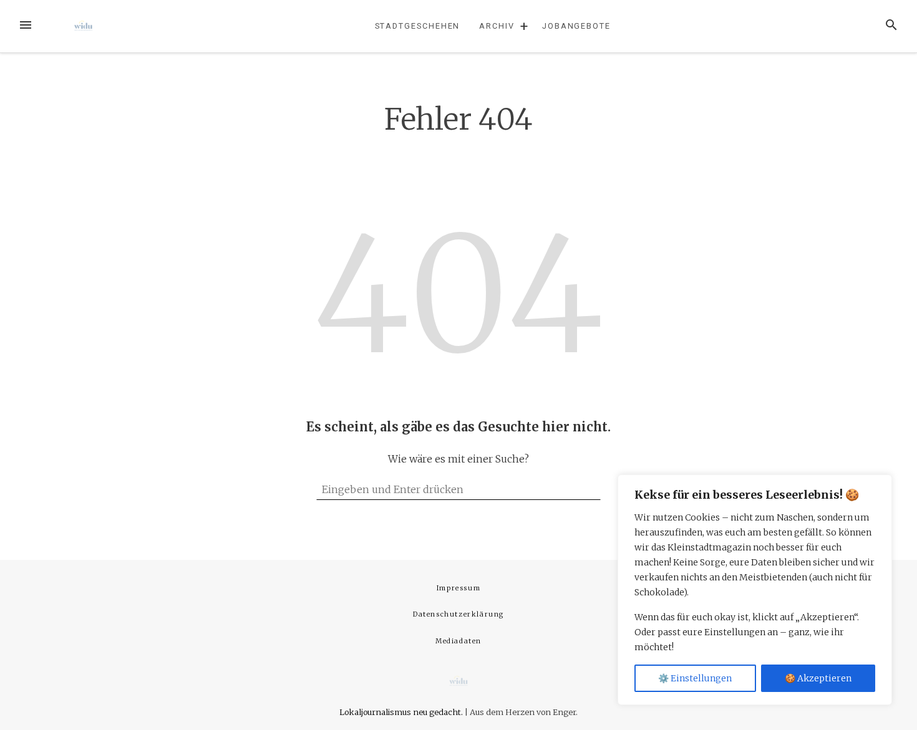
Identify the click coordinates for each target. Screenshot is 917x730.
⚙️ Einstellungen (695, 678)
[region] (755, 589)
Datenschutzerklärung (458, 614)
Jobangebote (576, 26)
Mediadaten (458, 641)
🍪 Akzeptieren (818, 678)
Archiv (497, 26)
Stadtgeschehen (417, 26)
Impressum (458, 588)
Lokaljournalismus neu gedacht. (402, 712)
